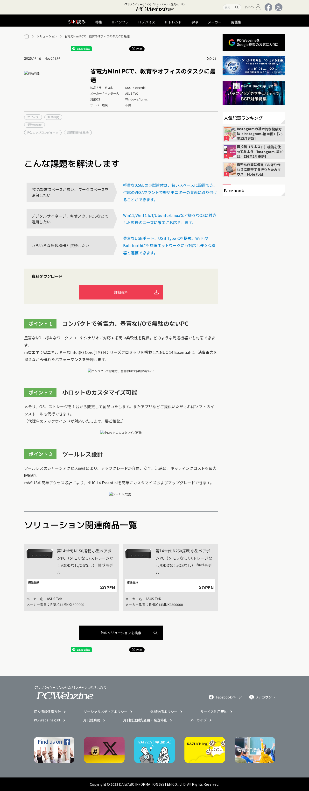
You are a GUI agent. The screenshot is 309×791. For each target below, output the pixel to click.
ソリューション (47, 36)
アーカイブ (198, 720)
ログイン (249, 7)
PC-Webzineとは (47, 720)
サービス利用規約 (213, 711)
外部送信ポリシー (163, 711)
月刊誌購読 (91, 720)
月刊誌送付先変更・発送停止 (145, 720)
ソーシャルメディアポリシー (105, 711)
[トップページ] (26, 36)
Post (139, 49)
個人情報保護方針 (47, 711)
